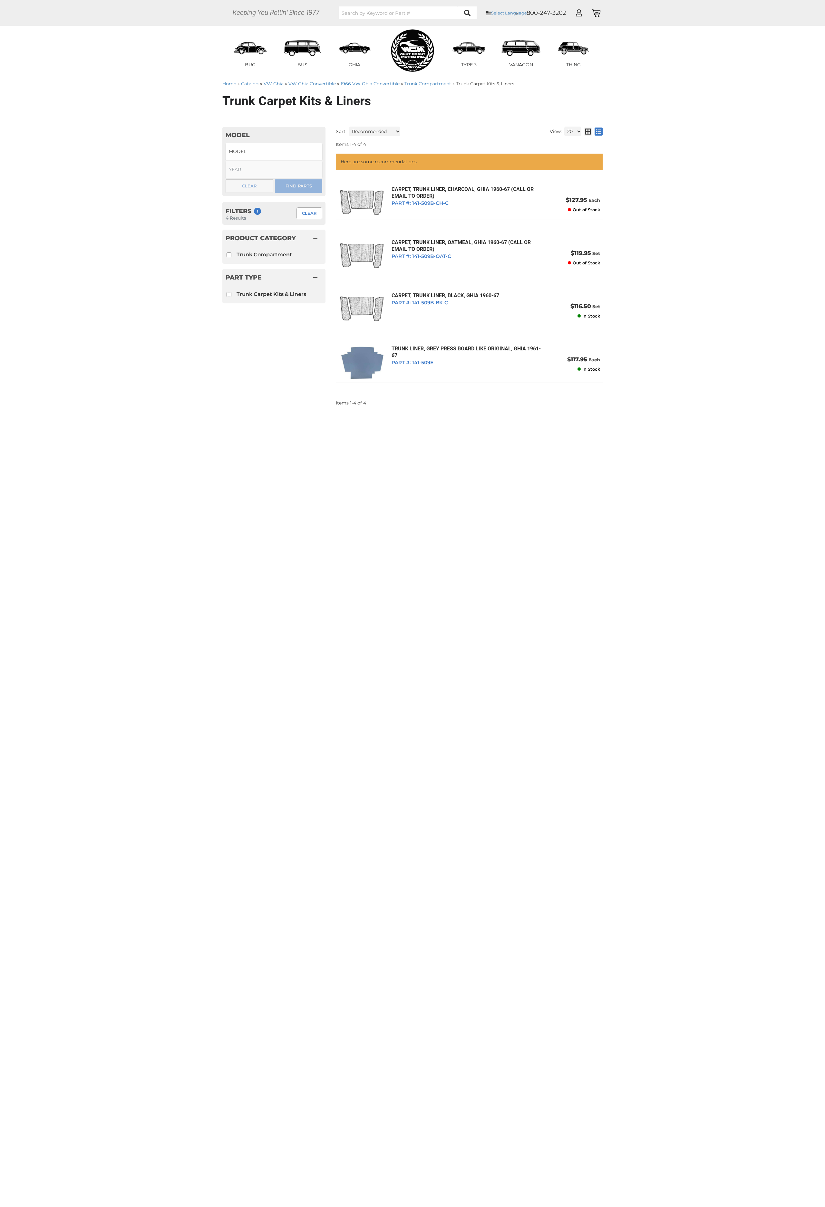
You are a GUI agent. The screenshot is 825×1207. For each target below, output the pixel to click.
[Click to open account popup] (578, 13)
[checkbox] (229, 294)
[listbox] (274, 151)
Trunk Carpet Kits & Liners (271, 294)
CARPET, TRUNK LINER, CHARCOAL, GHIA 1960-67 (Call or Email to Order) (463, 192)
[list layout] (599, 131)
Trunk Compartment (264, 255)
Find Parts (299, 185)
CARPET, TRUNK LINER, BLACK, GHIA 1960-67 (445, 295)
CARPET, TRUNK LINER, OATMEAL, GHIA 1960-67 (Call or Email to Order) (461, 245)
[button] (408, 12)
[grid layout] (588, 131)
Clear (309, 213)
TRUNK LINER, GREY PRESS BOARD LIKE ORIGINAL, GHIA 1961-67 (466, 352)
